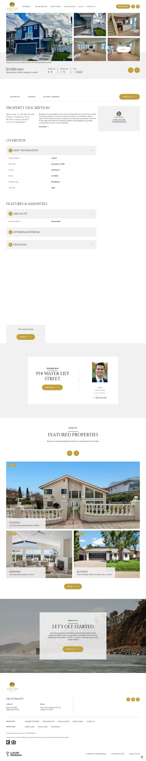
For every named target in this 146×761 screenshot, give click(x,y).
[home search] (133, 7)
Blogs (81, 7)
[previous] (69, 453)
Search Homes (55, 7)
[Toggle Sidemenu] (138, 7)
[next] (76, 453)
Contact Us (91, 7)
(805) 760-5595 (123, 6)
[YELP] (138, 699)
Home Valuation (70, 7)
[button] (129, 97)
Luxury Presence (100, 754)
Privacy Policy (134, 754)
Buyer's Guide (30, 727)
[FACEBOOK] (128, 699)
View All (123, 49)
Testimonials (55, 727)
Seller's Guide (43, 727)
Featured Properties (32, 721)
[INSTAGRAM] (133, 699)
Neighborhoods (41, 7)
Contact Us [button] (90, 721)
